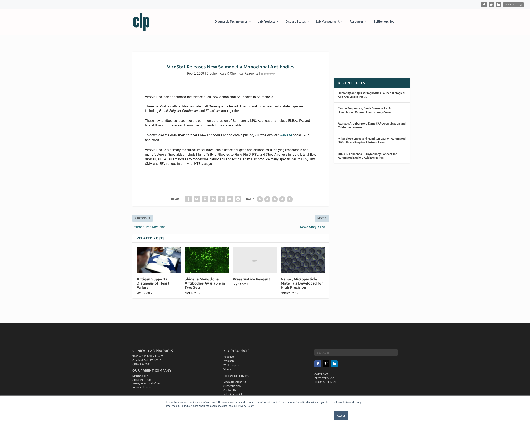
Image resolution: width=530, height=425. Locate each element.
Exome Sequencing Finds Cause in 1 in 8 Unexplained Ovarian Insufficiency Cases (364, 110)
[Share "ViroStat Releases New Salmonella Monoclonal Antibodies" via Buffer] (221, 199)
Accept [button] (341, 415)
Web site (285, 135)
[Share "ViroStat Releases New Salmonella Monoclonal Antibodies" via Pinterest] (205, 199)
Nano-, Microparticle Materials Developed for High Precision (302, 283)
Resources (357, 21)
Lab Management (328, 21)
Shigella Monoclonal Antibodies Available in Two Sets (205, 283)
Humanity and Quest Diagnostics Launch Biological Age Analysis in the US (371, 94)
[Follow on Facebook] (317, 363)
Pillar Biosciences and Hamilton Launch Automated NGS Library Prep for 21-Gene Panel (372, 140)
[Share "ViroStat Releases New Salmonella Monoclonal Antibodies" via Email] (230, 199)
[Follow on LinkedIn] (334, 363)
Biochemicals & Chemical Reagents (232, 74)
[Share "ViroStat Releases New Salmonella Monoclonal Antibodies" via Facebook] (188, 199)
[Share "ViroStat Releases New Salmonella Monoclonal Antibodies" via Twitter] (197, 199)
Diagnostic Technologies (231, 21)
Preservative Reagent (251, 279)
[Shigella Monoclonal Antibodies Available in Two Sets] (207, 260)
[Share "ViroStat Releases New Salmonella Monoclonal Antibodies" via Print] (238, 199)
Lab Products (266, 21)
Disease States (295, 21)
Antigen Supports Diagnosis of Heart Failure (153, 283)
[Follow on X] (326, 363)
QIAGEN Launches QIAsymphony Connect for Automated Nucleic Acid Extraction (367, 155)
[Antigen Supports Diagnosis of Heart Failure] (159, 260)
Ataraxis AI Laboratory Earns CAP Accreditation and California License (372, 125)
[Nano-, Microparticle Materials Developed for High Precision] (303, 260)
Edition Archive (384, 21)
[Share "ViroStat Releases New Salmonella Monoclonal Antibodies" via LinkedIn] (213, 199)
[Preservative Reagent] (255, 260)
